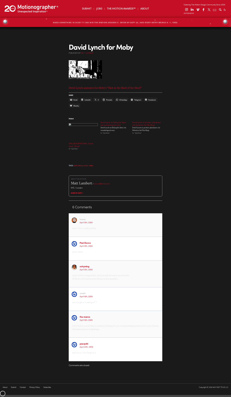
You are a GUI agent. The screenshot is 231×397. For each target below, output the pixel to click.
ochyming (84, 266)
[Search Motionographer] (220, 9)
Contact (23, 387)
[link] (10, 8)
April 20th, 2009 (86, 346)
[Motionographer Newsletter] (214, 9)
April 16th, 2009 (86, 296)
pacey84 (84, 343)
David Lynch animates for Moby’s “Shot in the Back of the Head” (105, 88)
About (5, 387)
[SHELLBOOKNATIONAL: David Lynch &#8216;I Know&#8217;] (83, 131)
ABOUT (144, 8)
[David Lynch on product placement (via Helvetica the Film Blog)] (148, 127)
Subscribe (47, 387)
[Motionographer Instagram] (186, 9)
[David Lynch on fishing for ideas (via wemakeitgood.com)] (116, 127)
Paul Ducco (85, 242)
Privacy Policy (34, 387)
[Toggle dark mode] (224, 9)
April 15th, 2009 (86, 222)
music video (88, 165)
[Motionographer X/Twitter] (209, 9)
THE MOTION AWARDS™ (121, 8)
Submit (13, 387)
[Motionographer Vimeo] (197, 9)
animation (78, 165)
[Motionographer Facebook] (203, 9)
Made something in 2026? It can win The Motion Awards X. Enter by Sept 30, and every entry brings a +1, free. (115, 22)
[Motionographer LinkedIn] (192, 9)
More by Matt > (77, 193)
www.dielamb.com (102, 183)
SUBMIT (86, 8)
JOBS (99, 8)
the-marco (85, 316)
